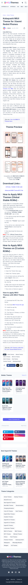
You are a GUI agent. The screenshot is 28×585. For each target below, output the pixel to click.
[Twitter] (17, 365)
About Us (13, 579)
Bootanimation (19, 505)
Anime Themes (10, 15)
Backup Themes (18, 496)
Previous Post (5, 425)
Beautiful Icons (8, 499)
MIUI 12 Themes (6, 356)
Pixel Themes (15, 359)
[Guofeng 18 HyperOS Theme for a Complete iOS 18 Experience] (7, 458)
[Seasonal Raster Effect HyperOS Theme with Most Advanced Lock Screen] (21, 476)
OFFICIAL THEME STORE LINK (14, 187)
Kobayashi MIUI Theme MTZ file (14, 190)
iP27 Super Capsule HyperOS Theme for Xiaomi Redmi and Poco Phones (7, 483)
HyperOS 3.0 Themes (9, 522)
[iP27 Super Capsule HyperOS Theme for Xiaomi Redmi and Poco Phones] (7, 476)
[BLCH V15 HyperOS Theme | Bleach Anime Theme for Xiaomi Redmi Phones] (7, 401)
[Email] (21, 365)
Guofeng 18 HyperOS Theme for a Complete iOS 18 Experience (7, 465)
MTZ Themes (7, 534)
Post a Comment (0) (14, 419)
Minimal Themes (19, 354)
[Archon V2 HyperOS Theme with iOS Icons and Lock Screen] (21, 458)
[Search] (25, 2)
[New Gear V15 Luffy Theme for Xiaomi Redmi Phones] (7, 383)
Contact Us (19, 579)
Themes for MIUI (8, 88)
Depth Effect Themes (9, 514)
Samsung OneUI (20, 539)
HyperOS (12, 6)
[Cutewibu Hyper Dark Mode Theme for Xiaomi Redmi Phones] (21, 383)
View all (24, 375)
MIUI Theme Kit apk (18, 304)
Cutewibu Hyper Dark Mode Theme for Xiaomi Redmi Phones (20, 389)
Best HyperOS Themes (9, 502)
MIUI (22, 6)
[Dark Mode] (22, 2)
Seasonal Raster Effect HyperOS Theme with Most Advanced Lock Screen (20, 483)
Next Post (23, 425)
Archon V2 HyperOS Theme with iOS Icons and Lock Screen (20, 465)
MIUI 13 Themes (6, 359)
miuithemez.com (18, 582)
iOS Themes (14, 545)
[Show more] (4, 368)
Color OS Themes (8, 511)
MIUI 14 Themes (8, 531)
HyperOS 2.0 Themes (9, 519)
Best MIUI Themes (8, 505)
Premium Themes (7, 361)
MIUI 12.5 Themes (16, 356)
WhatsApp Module (17, 361)
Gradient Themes (8, 516)
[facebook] (12, 572)
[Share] (24, 28)
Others (5, 536)
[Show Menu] (2, 2)
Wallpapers (7, 542)
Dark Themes (19, 511)
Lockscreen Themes (9, 528)
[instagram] (15, 572)
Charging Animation (9, 508)
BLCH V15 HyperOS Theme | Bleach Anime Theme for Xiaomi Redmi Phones (7, 407)
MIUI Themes (18, 531)
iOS (18, 6)
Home (4, 15)
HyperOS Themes (8, 525)
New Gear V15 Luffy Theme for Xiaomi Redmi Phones (7, 389)
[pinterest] (19, 572)
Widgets (6, 545)
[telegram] (9, 572)
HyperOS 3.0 (5, 6)
